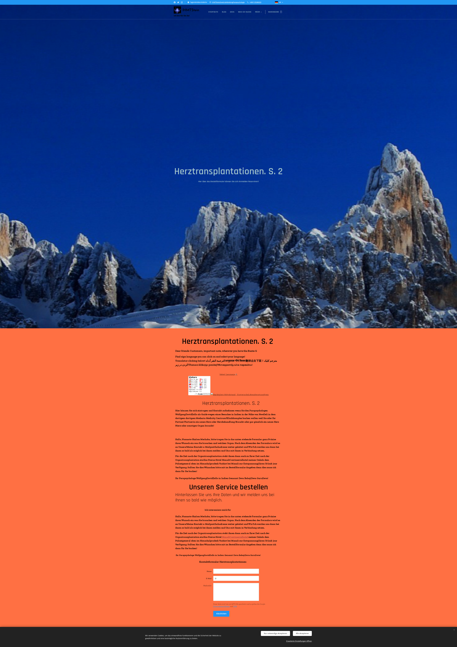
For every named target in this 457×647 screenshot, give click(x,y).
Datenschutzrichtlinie (221, 606)
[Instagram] (181, 2)
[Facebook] (174, 2)
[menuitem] (214, 12)
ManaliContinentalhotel (235, 537)
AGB (235, 606)
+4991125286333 (255, 2)
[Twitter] (178, 2)
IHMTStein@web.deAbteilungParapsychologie (228, 2)
